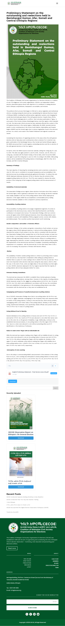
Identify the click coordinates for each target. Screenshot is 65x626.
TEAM (56, 567)
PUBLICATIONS (27, 563)
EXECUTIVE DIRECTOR (52, 565)
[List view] (55, 365)
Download (53, 373)
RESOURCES (27, 565)
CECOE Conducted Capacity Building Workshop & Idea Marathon (25, 497)
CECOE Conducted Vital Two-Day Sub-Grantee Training (22, 499)
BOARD (56, 563)
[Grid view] (52, 365)
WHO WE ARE (27, 559)
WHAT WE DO (27, 561)
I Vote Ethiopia (11, 502)
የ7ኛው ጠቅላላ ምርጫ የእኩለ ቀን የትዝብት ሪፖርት (18, 505)
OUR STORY (55, 559)
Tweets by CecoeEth (12, 512)
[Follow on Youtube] (38, 614)
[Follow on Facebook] (30, 614)
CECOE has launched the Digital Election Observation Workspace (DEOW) (27, 507)
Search (56, 388)
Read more (12, 548)
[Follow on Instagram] (34, 614)
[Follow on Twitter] (26, 614)
